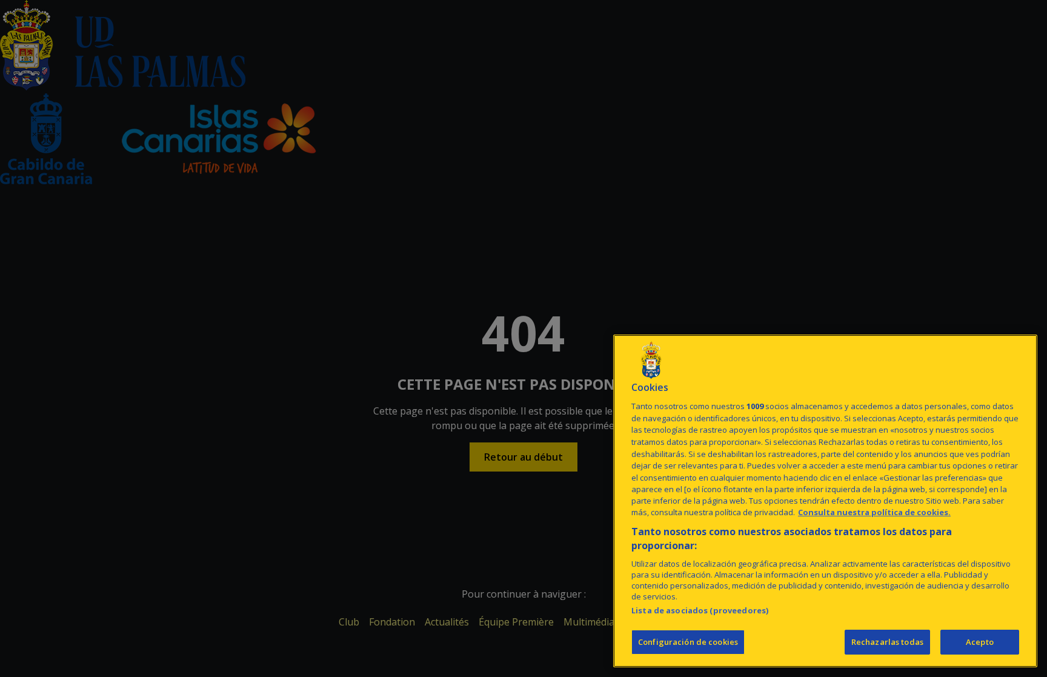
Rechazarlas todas (887, 641)
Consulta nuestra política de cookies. (874, 512)
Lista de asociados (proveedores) (699, 610)
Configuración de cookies (688, 641)
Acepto (980, 641)
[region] (825, 501)
